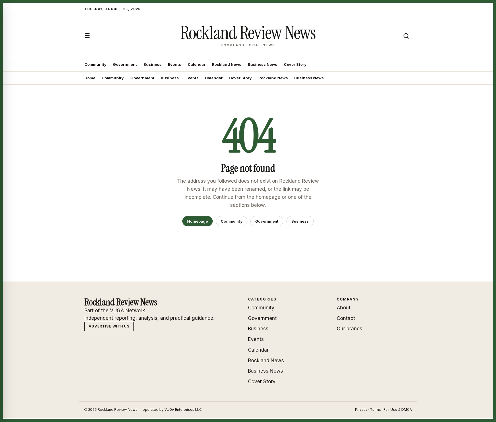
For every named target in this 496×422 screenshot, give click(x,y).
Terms (375, 409)
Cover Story (295, 64)
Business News (262, 64)
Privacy (361, 409)
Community (95, 64)
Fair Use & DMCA (397, 409)
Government (125, 64)
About (343, 308)
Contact (346, 318)
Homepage (197, 221)
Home (89, 78)
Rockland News (226, 64)
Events (174, 64)
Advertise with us (109, 326)
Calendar (197, 64)
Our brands (349, 329)
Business (153, 64)
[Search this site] (406, 35)
